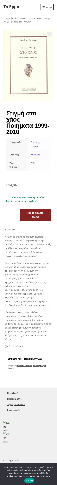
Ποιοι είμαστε (14, 398)
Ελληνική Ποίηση (36, 18)
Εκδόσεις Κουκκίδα (24, 366)
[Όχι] (53, 474)
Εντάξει (29, 480)
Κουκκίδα (35, 154)
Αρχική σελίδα (12, 18)
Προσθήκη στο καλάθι (35, 215)
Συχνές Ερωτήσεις (16, 404)
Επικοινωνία (13, 410)
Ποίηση (23, 18)
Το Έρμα (11, 7)
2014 (33, 163)
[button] (49, 34)
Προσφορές (13, 393)
